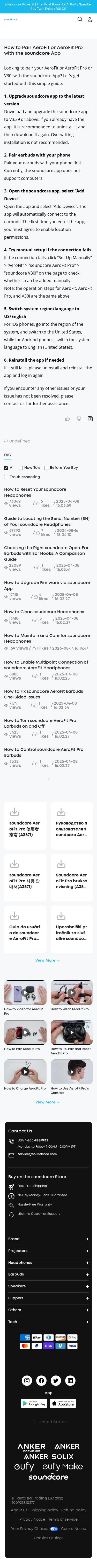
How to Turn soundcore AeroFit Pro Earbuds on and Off (40, 723)
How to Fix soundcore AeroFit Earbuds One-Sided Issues (43, 694)
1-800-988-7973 (36, 1140)
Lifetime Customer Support (39, 1214)
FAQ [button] (7, 455)
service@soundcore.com (37, 1154)
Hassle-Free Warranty (35, 1204)
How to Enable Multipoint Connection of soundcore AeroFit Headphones (46, 665)
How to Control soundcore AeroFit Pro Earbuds (44, 752)
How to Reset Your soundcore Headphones (35, 492)
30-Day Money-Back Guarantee (42, 1195)
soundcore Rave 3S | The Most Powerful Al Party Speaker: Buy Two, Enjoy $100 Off (48, 6)
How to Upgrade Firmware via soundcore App (47, 585)
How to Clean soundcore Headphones (44, 612)
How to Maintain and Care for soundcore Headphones (47, 638)
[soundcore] (10, 20)
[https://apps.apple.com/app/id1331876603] (63, 1403)
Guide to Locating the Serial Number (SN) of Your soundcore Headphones (46, 521)
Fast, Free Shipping (32, 1186)
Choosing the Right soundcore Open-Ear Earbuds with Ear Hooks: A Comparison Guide (46, 553)
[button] (9, 32)
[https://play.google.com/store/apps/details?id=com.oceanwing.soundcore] (34, 1403)
